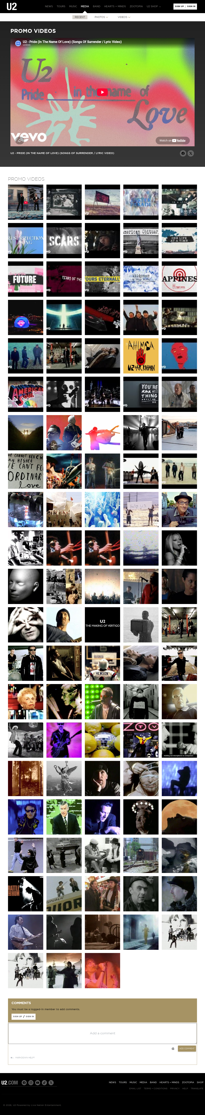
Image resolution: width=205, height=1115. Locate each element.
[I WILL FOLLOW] (179, 949)
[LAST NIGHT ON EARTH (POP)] (179, 718)
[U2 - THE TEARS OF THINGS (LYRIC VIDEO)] (64, 296)
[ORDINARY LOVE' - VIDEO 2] (179, 449)
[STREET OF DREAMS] (25, 219)
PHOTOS (100, 17)
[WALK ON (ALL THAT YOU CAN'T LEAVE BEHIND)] (179, 641)
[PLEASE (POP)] (141, 718)
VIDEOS (122, 17)
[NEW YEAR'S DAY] (64, 987)
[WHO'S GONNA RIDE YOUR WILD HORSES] (179, 795)
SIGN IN (192, 7)
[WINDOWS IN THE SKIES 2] (102, 987)
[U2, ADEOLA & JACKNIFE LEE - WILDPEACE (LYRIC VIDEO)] (141, 296)
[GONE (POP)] (102, 718)
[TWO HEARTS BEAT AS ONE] (141, 949)
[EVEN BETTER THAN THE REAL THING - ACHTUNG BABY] (25, 833)
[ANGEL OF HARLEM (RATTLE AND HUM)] (179, 872)
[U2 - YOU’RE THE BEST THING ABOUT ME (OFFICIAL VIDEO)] (102, 411)
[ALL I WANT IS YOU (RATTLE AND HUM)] (64, 872)
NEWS (112, 1082)
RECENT (80, 17)
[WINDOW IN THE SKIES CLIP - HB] (102, 565)
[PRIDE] (102, 949)
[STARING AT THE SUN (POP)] (25, 757)
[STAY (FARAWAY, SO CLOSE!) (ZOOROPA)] (64, 795)
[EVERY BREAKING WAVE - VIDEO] (25, 449)
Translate (197, 1089)
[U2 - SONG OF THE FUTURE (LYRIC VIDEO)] (25, 296)
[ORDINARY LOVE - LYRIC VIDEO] (25, 488)
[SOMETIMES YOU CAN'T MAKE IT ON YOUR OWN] (141, 603)
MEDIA (143, 1082)
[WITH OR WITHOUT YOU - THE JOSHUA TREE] (102, 488)
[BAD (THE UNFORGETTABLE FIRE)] (64, 949)
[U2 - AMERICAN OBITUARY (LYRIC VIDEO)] (141, 257)
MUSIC (133, 1082)
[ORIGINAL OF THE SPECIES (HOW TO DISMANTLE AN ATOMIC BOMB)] (25, 641)
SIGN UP (180, 7)
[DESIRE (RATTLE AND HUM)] (25, 910)
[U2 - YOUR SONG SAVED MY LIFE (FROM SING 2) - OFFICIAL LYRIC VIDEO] (102, 334)
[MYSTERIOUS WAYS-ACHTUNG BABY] (179, 833)
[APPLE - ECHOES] (102, 449)
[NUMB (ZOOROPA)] (141, 795)
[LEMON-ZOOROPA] (179, 757)
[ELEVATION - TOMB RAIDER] (179, 603)
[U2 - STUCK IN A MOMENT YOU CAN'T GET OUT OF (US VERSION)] (179, 334)
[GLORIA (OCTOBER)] (141, 565)
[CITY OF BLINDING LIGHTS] (102, 603)
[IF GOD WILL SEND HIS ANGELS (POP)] (25, 718)
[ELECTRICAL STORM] (141, 641)
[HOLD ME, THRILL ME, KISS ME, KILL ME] (141, 757)
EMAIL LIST (135, 1089)
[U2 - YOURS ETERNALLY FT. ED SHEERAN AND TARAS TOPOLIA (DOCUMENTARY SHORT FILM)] (102, 257)
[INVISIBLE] (141, 449)
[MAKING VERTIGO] (102, 641)
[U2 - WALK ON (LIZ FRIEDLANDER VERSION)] (64, 372)
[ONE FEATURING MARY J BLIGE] (179, 565)
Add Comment (187, 1049)
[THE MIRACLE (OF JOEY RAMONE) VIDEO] (64, 449)
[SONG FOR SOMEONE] (179, 411)
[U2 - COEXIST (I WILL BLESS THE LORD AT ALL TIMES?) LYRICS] (102, 219)
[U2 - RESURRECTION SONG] (25, 257)
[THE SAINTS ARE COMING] (141, 526)
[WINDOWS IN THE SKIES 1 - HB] (64, 565)
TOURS (123, 1082)
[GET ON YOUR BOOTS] (64, 488)
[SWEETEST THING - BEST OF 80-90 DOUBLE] (179, 526)
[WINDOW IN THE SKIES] (102, 526)
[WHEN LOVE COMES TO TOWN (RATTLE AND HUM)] (102, 872)
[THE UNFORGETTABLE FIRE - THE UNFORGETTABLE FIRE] (179, 910)
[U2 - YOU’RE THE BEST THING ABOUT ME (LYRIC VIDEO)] (141, 411)
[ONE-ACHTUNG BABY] (141, 833)
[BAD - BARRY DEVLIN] (25, 949)
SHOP (200, 1082)
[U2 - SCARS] (64, 257)
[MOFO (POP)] (64, 718)
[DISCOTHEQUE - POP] (64, 757)
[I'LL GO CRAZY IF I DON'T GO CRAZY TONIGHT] (25, 526)
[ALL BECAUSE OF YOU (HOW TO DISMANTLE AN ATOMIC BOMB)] (64, 603)
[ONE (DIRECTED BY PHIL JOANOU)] (102, 833)
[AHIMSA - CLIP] (141, 372)
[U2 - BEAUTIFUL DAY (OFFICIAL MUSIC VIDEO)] (141, 488)
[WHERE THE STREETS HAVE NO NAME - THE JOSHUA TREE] (64, 910)
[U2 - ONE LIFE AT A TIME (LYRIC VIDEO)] (179, 257)
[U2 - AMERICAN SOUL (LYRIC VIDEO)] (25, 411)
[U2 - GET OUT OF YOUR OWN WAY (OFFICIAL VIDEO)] (179, 372)
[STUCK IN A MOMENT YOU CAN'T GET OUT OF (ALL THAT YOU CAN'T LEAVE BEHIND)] (141, 680)
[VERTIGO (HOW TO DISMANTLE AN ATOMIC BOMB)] (64, 641)
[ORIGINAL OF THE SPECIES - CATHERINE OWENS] (25, 603)
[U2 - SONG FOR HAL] (64, 219)
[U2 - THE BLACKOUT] (64, 411)
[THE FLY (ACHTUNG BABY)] (25, 872)
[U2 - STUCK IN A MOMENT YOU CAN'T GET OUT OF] (102, 372)
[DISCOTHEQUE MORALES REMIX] (102, 757)
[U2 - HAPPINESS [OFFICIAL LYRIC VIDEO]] (179, 296)
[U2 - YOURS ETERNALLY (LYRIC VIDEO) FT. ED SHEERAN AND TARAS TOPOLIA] (102, 296)
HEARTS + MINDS (169, 1082)
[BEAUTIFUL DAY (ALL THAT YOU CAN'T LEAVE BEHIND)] (179, 680)
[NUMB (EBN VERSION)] (102, 795)
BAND (153, 1082)
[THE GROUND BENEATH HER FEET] (64, 680)
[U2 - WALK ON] (179, 488)
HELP (185, 1089)
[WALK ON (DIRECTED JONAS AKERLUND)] (25, 680)
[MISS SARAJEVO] (25, 795)
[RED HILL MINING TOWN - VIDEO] (141, 910)
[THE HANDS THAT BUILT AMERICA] (25, 565)
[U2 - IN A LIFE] (179, 219)
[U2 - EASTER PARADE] (141, 219)
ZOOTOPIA (188, 1082)
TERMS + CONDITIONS (155, 1089)
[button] (153, 6)
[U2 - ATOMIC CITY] (64, 334)
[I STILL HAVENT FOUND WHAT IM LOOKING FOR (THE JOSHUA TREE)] (102, 910)
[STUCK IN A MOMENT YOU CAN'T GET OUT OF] (102, 680)
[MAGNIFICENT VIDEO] (64, 526)
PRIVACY (175, 1089)
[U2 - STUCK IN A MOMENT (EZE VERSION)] (25, 372)
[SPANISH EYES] (141, 872)
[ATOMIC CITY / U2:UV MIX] (25, 334)
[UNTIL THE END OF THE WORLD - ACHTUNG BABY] (64, 833)
